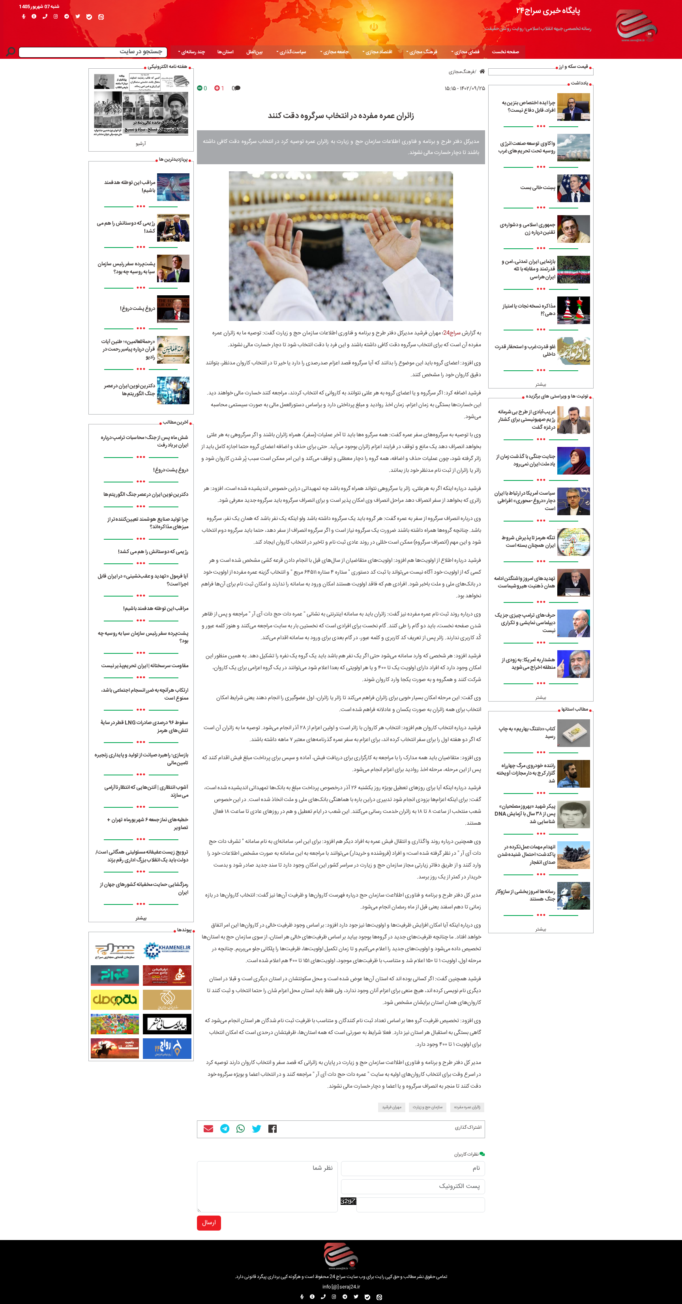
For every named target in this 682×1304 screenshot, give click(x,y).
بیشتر (541, 384)
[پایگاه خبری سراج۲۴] (636, 24)
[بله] (89, 17)
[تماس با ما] (45, 17)
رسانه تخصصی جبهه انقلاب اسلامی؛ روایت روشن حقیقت (538, 28)
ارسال (209, 1223)
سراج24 (452, 333)
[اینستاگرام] (56, 17)
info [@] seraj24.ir (341, 1287)
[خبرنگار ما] (23, 17)
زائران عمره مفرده (467, 1107)
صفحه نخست (505, 52)
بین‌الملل (254, 52)
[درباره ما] (33, 17)
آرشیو (141, 144)
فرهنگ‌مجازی (461, 71)
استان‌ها (225, 52)
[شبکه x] (77, 17)
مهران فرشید (391, 1107)
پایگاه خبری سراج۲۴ (548, 10)
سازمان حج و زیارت (427, 1107)
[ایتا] (101, 17)
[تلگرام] (66, 17)
